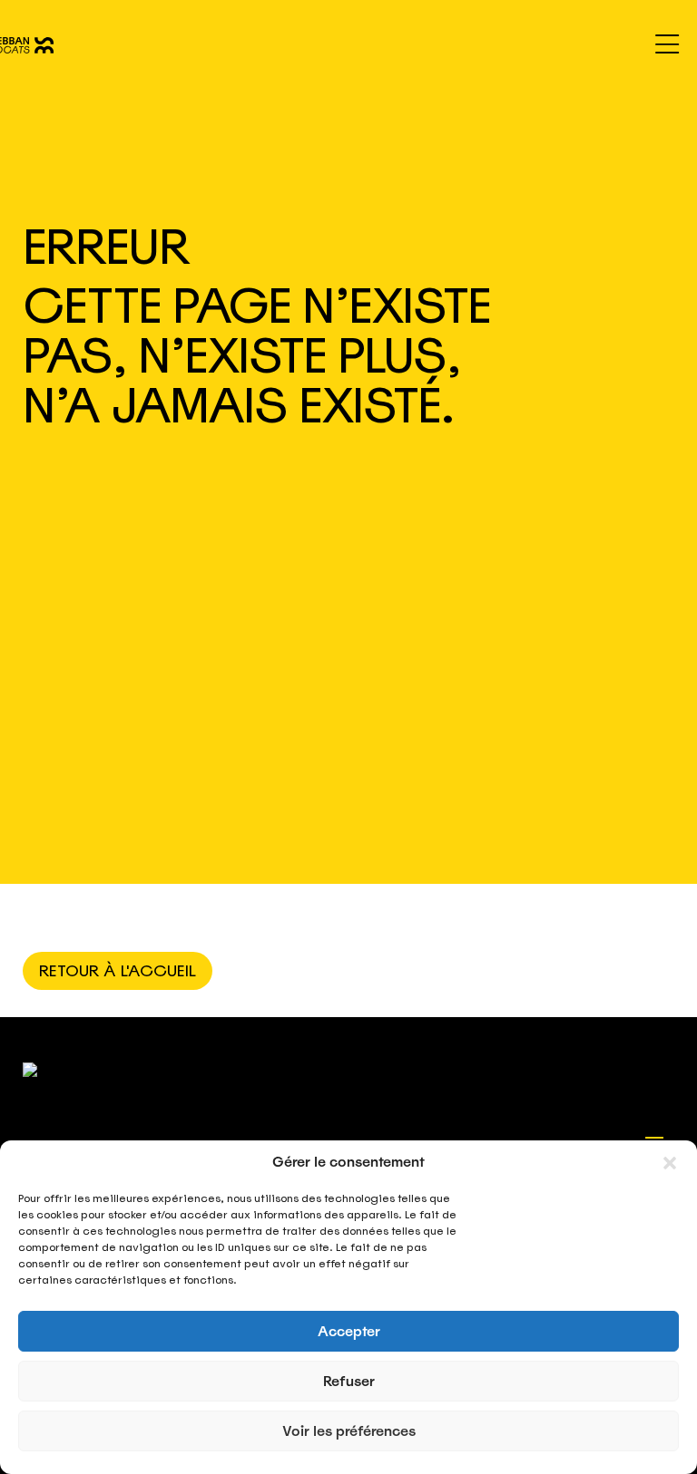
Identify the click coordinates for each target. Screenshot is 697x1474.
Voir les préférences (349, 1431)
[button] (670, 1163)
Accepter (349, 1332)
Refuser (349, 1381)
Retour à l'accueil (117, 971)
